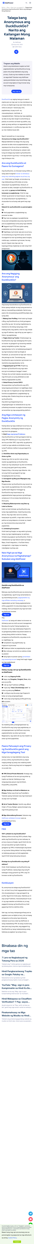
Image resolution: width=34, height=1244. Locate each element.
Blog (8, 7)
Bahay (3, 7)
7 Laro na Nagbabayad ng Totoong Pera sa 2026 (15, 958)
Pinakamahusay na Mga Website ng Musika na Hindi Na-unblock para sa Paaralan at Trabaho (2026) (17, 1014)
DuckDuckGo (6, 99)
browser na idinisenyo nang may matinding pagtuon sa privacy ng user (16, 176)
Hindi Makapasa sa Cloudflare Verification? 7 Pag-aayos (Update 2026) (16, 999)
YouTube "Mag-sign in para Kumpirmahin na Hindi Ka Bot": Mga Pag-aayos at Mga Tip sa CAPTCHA (16, 987)
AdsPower (5, 620)
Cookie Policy (12, 1238)
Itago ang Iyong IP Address (16, 434)
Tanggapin (17, 1241)
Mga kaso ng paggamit (17, 7)
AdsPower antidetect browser (11, 818)
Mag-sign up (16, 91)
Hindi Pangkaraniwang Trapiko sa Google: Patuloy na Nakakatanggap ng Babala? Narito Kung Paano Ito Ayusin (16, 973)
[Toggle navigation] (30, 3)
